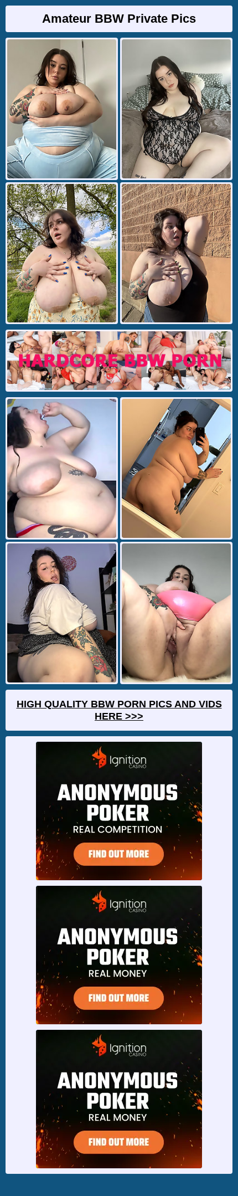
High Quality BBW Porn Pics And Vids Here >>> (119, 710)
